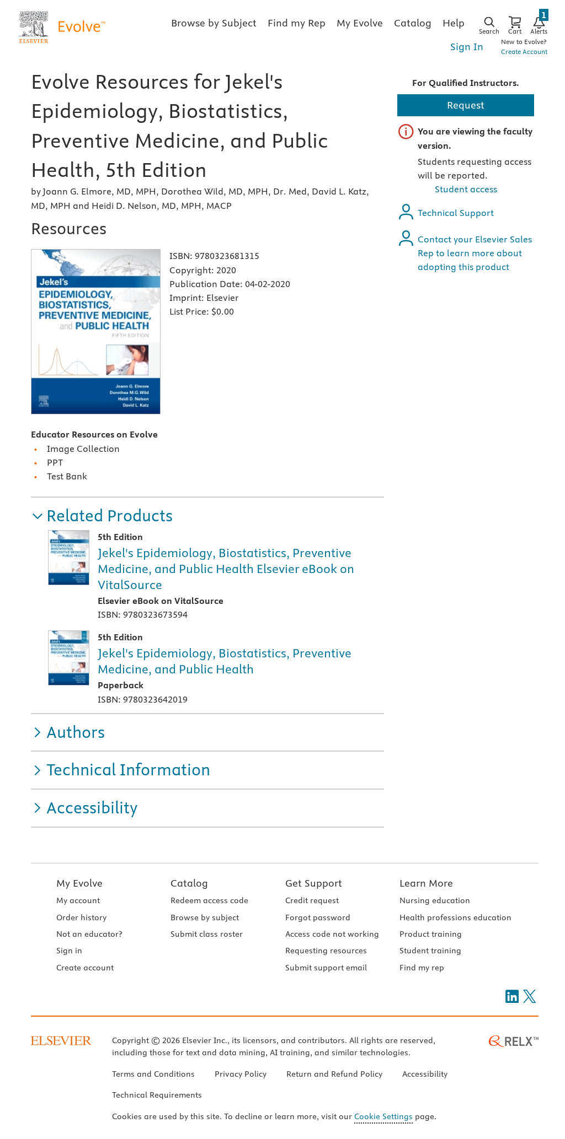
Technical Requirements (157, 1095)
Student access (466, 189)
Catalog (189, 883)
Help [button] (454, 23)
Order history (81, 917)
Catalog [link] (412, 23)
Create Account (524, 51)
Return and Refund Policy (334, 1074)
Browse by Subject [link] (214, 23)
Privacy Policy (240, 1074)
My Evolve (79, 883)
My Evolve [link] (360, 23)
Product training (430, 934)
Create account (85, 968)
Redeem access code (209, 900)
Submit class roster (206, 934)
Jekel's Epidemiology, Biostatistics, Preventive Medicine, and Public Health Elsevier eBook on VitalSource (226, 568)
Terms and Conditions (153, 1074)
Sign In (466, 46)
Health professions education (455, 917)
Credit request (312, 900)
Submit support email (326, 968)
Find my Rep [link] (297, 23)
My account (78, 900)
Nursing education (434, 900)
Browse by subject (204, 917)
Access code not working (332, 934)
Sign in (69, 951)
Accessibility (424, 1074)
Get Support (313, 883)
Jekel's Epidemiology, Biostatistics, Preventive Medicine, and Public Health (224, 661)
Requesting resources (326, 951)
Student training (430, 951)
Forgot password (317, 917)
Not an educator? (89, 934)
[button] (102, 516)
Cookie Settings (383, 1116)
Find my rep (421, 968)
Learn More (426, 883)
